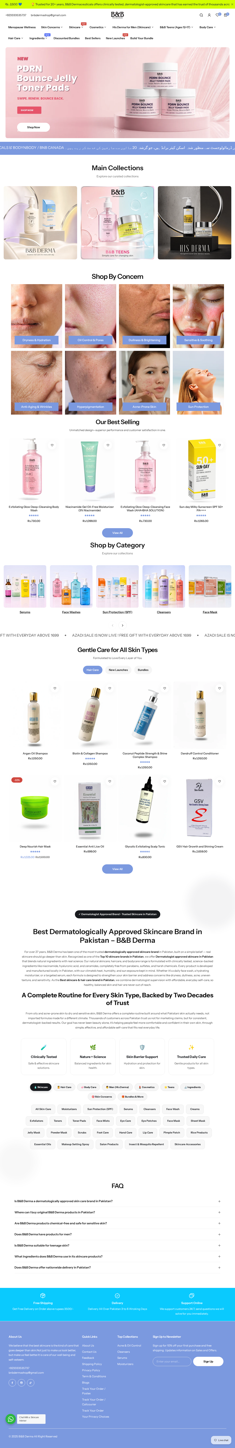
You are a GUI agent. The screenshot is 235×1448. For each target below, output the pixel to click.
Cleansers (150, 1109)
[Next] (122, 625)
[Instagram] (21, 1382)
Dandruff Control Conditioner (200, 753)
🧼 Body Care (88, 1087)
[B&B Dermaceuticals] (117, 15)
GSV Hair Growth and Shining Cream (199, 846)
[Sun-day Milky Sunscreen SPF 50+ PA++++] (201, 470)
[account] (209, 15)
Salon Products (109, 1144)
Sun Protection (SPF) (100, 1109)
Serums (128, 1109)
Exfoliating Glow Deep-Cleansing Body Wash (34, 508)
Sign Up (208, 1361)
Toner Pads (79, 1120)
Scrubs (82, 1132)
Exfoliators (36, 1120)
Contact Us (89, 1351)
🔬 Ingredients (192, 1087)
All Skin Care (43, 1109)
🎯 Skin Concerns (102, 1096)
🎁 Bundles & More (132, 1096)
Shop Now (33, 127)
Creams (195, 1109)
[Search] (201, 15)
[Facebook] (12, 1382)
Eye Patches (149, 1120)
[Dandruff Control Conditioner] (199, 715)
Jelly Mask (34, 1132)
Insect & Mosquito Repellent (146, 1144)
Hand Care (125, 1132)
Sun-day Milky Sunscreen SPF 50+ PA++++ (201, 508)
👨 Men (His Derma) (117, 1087)
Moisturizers (69, 1109)
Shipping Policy (92, 1364)
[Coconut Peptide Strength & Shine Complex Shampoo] (144, 715)
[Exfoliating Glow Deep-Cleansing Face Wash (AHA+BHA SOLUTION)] (145, 470)
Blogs (85, 1382)
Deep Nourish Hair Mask (35, 846)
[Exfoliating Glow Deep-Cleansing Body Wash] (34, 470)
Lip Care (148, 1132)
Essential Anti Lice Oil (90, 846)
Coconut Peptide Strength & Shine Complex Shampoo (145, 755)
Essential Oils (42, 1144)
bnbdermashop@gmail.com (26, 1372)
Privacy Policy (91, 1370)
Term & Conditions (94, 1376)
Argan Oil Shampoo (35, 753)
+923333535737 (19, 1368)
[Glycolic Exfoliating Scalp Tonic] (144, 808)
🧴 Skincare (41, 1087)
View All (117, 533)
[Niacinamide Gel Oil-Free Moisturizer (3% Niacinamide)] (89, 470)
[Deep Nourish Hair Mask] (35, 808)
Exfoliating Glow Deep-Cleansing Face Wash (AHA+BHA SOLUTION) (145, 508)
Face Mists (103, 1120)
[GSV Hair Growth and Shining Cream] (199, 808)
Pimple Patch (172, 1132)
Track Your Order (93, 1410)
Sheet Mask (198, 1120)
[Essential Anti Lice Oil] (90, 808)
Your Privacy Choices (95, 1416)
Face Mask (173, 1120)
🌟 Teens (169, 1087)
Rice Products (199, 1132)
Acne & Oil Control (129, 1345)
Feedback (88, 1358)
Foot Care (103, 1132)
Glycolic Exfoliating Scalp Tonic (145, 846)
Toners (58, 1120)
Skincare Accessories (188, 1144)
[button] (115, 131)
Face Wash (173, 1109)
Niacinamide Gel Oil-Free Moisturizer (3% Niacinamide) (90, 508)
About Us (88, 1345)
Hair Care (93, 670)
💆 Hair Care (64, 1087)
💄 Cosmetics (146, 1087)
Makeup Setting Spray (75, 1144)
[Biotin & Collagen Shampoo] (90, 715)
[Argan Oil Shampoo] (35, 715)
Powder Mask (59, 1132)
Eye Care (125, 1120)
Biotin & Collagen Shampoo (90, 753)
